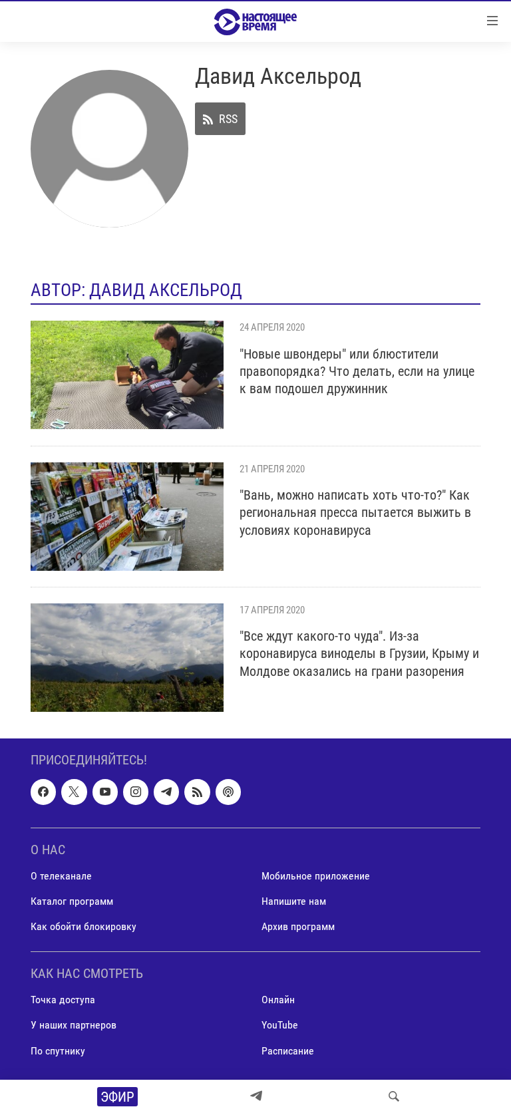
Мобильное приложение (315, 876)
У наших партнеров (73, 1025)
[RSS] (197, 791)
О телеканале (61, 876)
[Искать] (394, 1096)
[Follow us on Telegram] (166, 791)
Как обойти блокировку (83, 926)
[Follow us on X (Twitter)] (73, 791)
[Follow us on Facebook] (43, 791)
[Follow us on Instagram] (135, 791)
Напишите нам (293, 901)
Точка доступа (63, 999)
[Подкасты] (228, 791)
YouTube (279, 1025)
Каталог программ (72, 901)
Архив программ (298, 926)
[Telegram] (256, 1096)
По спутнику (58, 1050)
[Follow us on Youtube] (105, 791)
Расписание (287, 1050)
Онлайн (278, 999)
